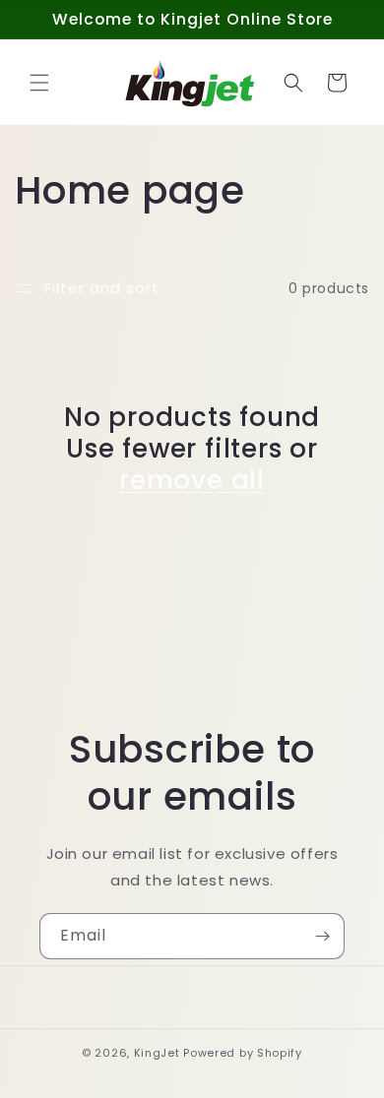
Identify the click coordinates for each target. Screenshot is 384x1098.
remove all (192, 480)
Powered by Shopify (242, 1053)
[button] (39, 82)
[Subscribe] (322, 936)
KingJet (157, 1053)
